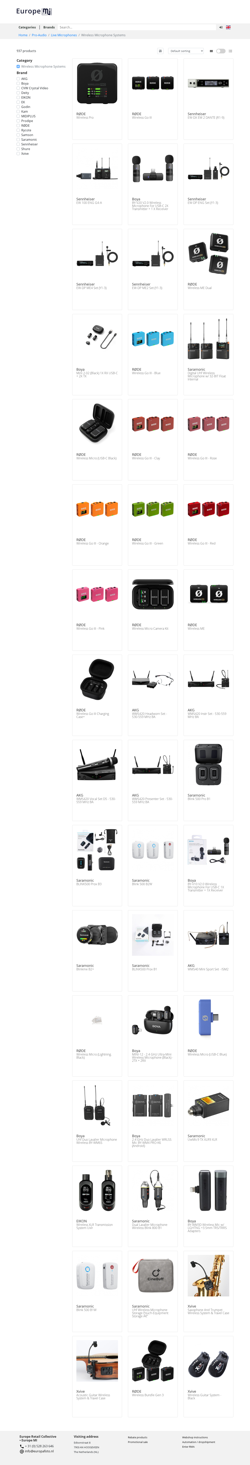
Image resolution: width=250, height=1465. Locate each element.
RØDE (25, 125)
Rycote (26, 130)
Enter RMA (188, 1446)
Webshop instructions (195, 1437)
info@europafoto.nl (39, 1451)
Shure (25, 149)
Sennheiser (29, 144)
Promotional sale (138, 1442)
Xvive (25, 153)
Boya (25, 83)
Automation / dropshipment (198, 1442)
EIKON (25, 97)
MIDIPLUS (28, 116)
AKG (24, 79)
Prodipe (27, 121)
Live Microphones (64, 35)
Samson (27, 135)
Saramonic (29, 139)
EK (23, 102)
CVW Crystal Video (34, 88)
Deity (25, 93)
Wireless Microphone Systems (43, 66)
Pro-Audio (39, 35)
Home (23, 35)
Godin (25, 107)
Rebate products (137, 1437)
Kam (24, 111)
